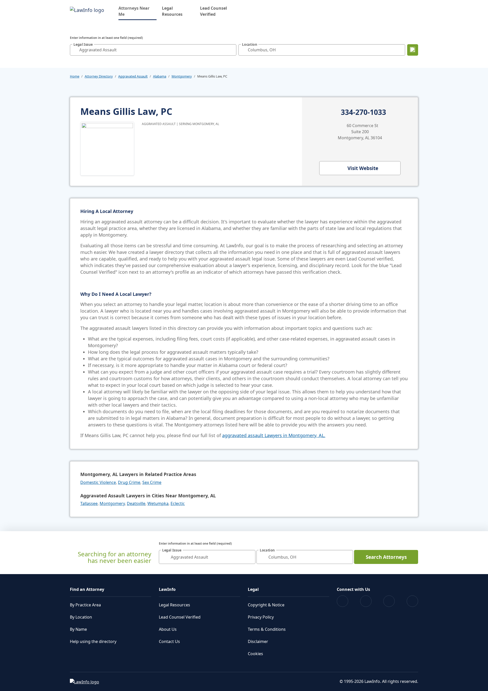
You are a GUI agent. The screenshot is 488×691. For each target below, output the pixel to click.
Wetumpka (158, 503)
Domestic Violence (98, 482)
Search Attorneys (386, 557)
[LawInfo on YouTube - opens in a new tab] (389, 601)
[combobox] (153, 50)
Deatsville (136, 503)
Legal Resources (172, 11)
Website (362, 168)
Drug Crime (129, 482)
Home (74, 76)
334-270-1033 (363, 112)
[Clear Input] (231, 50)
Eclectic (178, 503)
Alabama (159, 76)
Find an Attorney (87, 589)
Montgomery (182, 76)
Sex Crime (151, 482)
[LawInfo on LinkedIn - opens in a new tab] (412, 601)
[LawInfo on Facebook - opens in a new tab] (342, 601)
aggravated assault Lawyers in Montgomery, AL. (273, 435)
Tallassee (89, 503)
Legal (253, 589)
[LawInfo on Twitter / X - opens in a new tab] (366, 601)
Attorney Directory (99, 76)
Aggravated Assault (133, 76)
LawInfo (167, 589)
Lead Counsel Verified (213, 11)
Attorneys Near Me (137, 11)
